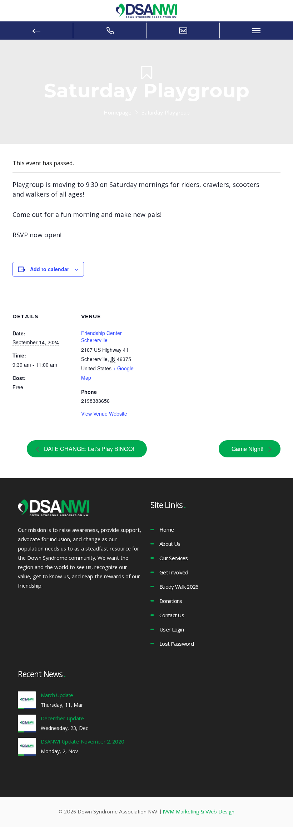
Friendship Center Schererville (101, 336)
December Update (62, 718)
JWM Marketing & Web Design (198, 812)
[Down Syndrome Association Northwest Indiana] (146, 10)
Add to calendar (49, 269)
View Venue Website (104, 413)
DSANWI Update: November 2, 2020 (82, 741)
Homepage (117, 113)
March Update (57, 695)
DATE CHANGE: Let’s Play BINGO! (88, 449)
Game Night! (248, 449)
